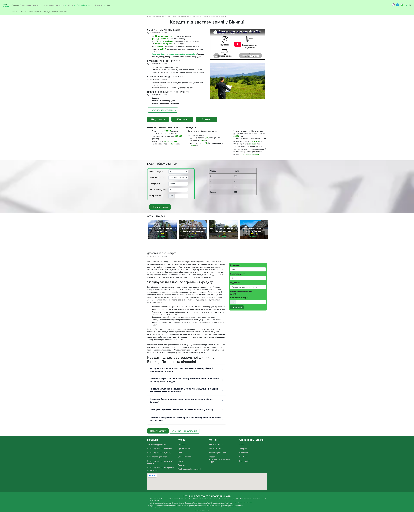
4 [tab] (212, 244)
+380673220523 (19, 12)
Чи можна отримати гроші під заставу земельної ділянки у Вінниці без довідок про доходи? (184, 380)
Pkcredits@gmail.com (218, 453)
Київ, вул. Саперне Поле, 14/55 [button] (56, 12)
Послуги (98, 5)
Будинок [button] (206, 119)
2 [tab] (205, 244)
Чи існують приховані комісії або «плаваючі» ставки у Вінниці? (182, 409)
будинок (164, 54)
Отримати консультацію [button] (184, 431)
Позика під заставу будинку (159, 453)
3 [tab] (209, 244)
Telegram (243, 449)
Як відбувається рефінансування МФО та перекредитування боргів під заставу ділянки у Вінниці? (184, 390)
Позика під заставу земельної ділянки (159, 462)
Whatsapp (243, 453)
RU (410, 5)
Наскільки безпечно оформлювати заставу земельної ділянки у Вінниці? (183, 400)
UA (406, 5)
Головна (15, 5)
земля (171, 54)
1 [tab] (202, 244)
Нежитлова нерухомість (53, 5)
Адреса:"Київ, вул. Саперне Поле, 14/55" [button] (219, 459)
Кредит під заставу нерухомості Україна (187, 16)
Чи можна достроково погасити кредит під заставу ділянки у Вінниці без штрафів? (185, 419)
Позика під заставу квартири (159, 449)
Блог (109, 5)
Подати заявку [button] (160, 206)
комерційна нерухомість (186, 54)
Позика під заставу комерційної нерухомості (160, 469)
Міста (70, 5)
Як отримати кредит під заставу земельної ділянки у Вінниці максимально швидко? (181, 369)
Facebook (243, 457)
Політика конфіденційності (189, 469)
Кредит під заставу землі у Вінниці (215, 16)
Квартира (155, 54)
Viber (241, 444)
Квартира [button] (182, 119)
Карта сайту (244, 461)
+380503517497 (34, 12)
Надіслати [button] (237, 307)
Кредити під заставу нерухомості (158, 16)
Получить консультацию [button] (163, 110)
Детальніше (162, 236)
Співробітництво (84, 5)
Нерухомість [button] (158, 119)
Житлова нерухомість (29, 5)
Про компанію (184, 449)
